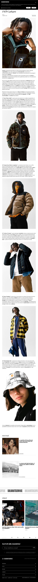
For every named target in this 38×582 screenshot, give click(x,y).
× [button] (35, 2)
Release (3, 569)
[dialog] (19, 5)
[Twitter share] (17, 537)
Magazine (4, 563)
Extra (3, 566)
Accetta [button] (34, 7)
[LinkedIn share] (29, 537)
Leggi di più (19, 5)
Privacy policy (4, 577)
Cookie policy (10, 577)
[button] (5, 8)
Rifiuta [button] (28, 7)
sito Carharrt (29, 425)
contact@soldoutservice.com (30, 558)
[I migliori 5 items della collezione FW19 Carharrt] (11, 537)
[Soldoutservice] (3, 559)
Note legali (15, 577)
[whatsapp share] (23, 537)
